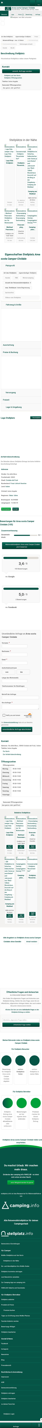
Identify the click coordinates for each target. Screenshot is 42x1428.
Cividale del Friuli (12, 480)
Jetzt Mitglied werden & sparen (21, 1183)
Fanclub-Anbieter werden (10, 1321)
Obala (11, 495)
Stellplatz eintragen (8, 1393)
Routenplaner (36, 417)
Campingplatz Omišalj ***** (32, 228)
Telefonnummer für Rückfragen (13, 686)
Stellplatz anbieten (7, 1299)
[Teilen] (34, 1425)
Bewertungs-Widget (8, 1327)
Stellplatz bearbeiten (8, 1332)
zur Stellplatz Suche (2, 8)
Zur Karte (6, 751)
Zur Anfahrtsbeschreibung (12, 754)
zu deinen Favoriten (8, 1404)
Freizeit (6, 400)
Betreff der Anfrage (9, 694)
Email (4, 660)
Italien (8, 486)
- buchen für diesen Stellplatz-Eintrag (35, 1116)
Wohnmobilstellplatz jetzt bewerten (22, 546)
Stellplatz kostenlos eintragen (11, 1271)
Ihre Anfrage (6, 703)
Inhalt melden (31, 942)
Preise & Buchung (10, 352)
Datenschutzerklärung (11, 722)
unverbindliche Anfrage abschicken (16, 729)
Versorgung (10, 392)
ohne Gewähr (15, 942)
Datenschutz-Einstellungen (10, 1244)
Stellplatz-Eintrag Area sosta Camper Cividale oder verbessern (7, 1119)
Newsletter (5, 1354)
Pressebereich (6, 1365)
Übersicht (4, 14)
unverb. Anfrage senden (22, 71)
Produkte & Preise (7, 1305)
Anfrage (37, 14)
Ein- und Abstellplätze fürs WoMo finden (15, 1266)
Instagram (4, 1349)
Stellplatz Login (8, 1414)
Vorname (5, 643)
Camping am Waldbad (32, 193)
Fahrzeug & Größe (13, 305)
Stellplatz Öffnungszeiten (13, 78)
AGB (2, 1382)
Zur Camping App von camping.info (13, 1282)
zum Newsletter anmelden (10, 1277)
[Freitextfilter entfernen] (33, 3)
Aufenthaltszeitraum (9, 668)
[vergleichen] (3, 23)
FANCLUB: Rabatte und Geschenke (13, 1288)
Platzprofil (10, 265)
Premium (37, 141)
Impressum (5, 1377)
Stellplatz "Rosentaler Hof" (21, 164)
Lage (12, 14)
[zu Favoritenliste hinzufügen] (3, 19)
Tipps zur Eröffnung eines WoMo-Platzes (15, 1316)
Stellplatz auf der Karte (12, 75)
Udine (16, 495)
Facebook (4, 1343)
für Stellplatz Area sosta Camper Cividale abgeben (6, 1075)
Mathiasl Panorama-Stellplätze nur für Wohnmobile (9, 228)
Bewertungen (30, 14)
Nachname (6, 651)
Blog (2, 1360)
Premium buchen (9, 1310)
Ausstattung (8, 345)
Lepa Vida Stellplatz (9, 162)
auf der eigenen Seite (22, 1115)
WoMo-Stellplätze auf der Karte (12, 1255)
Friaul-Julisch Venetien (18, 483)
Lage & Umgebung (13, 407)
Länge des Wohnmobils (10, 678)
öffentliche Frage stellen (22, 1025)
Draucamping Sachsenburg (21, 226)
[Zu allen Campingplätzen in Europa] (21, 1210)
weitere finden (20, 1072)
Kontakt (15, 509)
